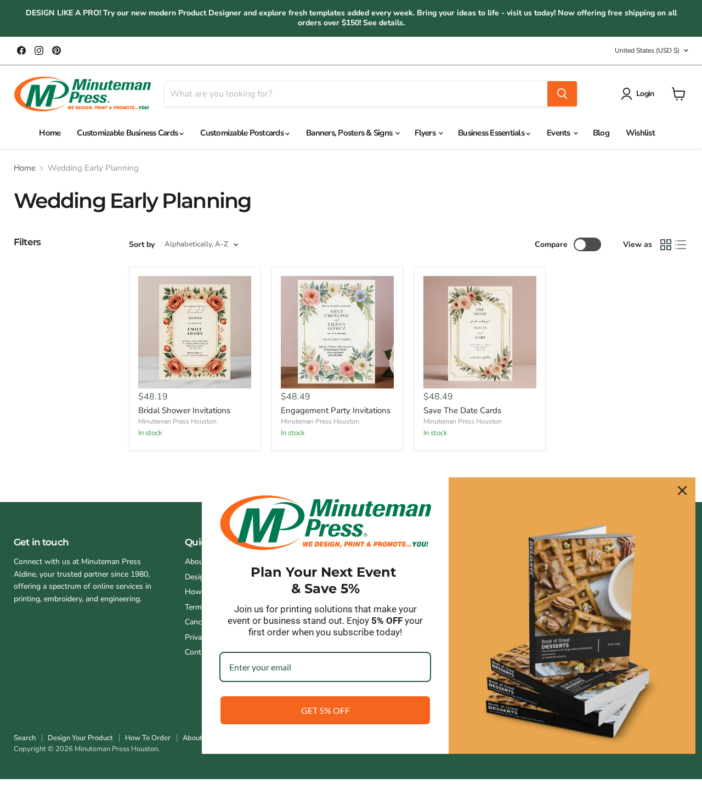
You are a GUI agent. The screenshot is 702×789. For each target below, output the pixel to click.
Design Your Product (80, 738)
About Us (197, 738)
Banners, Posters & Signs (350, 132)
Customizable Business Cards (128, 132)
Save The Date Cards (462, 410)
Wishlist (640, 132)
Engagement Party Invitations (335, 410)
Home (49, 132)
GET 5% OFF (325, 710)
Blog (601, 132)
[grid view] (665, 244)
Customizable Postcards (242, 132)
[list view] (681, 244)
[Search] (562, 93)
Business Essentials (492, 132)
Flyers (426, 132)
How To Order (148, 738)
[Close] (682, 490)
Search (25, 738)
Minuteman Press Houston (177, 421)
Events (559, 132)
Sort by (142, 244)
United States (647, 50)
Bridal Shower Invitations (184, 410)
